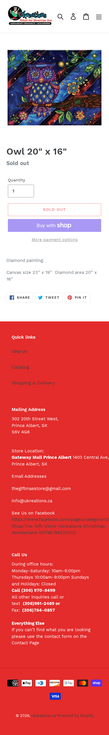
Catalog (20, 367)
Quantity (16, 180)
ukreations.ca (43, 715)
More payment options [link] (55, 239)
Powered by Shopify (75, 715)
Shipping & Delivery (33, 383)
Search (19, 351)
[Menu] (98, 16)
